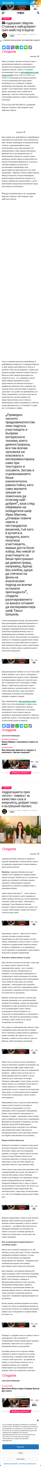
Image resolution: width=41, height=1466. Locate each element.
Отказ (20, 1453)
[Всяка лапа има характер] (20, 10)
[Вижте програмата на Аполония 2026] (20, 4)
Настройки (20, 1459)
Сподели (9, 51)
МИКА (12, 36)
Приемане (20, 1447)
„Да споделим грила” (27, 701)
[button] (38, 1420)
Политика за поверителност (27, 1463)
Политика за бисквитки (10, 1463)
